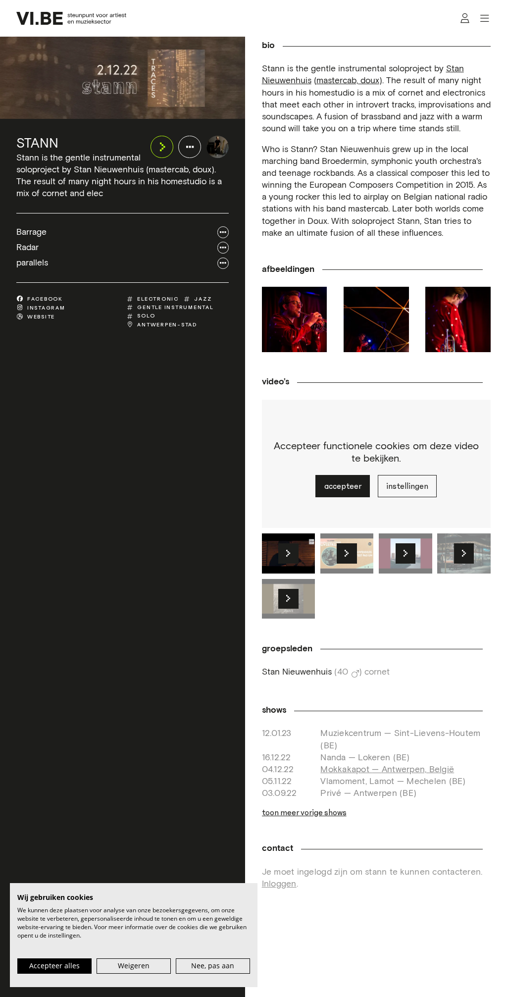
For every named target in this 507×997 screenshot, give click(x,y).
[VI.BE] (71, 18)
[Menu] (484, 18)
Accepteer (342, 486)
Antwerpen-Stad (167, 324)
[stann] (217, 147)
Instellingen (407, 486)
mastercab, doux (347, 80)
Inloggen (279, 884)
